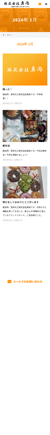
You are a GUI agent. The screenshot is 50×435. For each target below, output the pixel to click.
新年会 (6, 146)
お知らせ (18, 103)
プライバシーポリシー (25, 417)
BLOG (25, 373)
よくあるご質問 (25, 354)
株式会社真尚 (24, 379)
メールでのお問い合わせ (27, 281)
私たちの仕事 (25, 310)
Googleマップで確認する (25, 398)
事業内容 (25, 304)
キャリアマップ (25, 335)
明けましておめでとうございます (21, 202)
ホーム (25, 298)
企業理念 (25, 367)
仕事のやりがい (25, 329)
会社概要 (25, 360)
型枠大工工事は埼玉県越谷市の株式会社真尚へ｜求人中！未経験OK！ (25, 412)
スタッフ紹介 (25, 342)
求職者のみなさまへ (25, 323)
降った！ (7, 89)
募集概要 (25, 348)
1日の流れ (25, 317)
